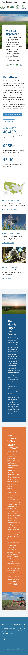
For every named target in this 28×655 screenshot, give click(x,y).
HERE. (15, 584)
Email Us (19, 630)
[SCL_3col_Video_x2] (14, 215)
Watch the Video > (8, 243)
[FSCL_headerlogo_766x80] (14, 1)
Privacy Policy (21, 649)
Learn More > (6, 278)
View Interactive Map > (9, 209)
